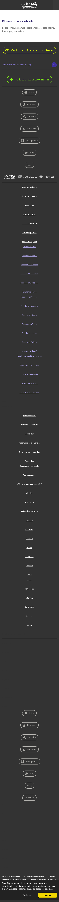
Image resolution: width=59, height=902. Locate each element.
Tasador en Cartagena (29, 365)
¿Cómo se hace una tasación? (29, 484)
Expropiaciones (29, 475)
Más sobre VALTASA (29, 511)
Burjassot (6, 867)
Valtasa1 (5, 858)
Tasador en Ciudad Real (29, 392)
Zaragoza (29, 556)
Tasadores (29, 205)
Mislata (5, 831)
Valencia (29, 520)
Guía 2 (4, 401)
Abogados (29, 461)
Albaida (5, 706)
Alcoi (4, 661)
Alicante (29, 538)
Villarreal (29, 598)
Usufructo (29, 502)
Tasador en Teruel (29, 292)
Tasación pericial (29, 232)
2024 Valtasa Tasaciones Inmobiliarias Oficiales (24, 876)
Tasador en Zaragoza (29, 282)
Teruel (29, 574)
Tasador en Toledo (29, 342)
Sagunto (5, 679)
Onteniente (7, 697)
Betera (5, 822)
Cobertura (6, 643)
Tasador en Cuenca (29, 297)
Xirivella (5, 688)
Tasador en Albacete (29, 306)
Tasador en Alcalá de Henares (29, 356)
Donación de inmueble (29, 466)
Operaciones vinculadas (29, 452)
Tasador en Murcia (29, 333)
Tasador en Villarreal (29, 383)
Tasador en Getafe (29, 315)
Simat (4, 670)
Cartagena (29, 607)
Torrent (5, 804)
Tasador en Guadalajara (29, 374)
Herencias (29, 433)
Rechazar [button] (27, 895)
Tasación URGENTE (29, 223)
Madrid (29, 547)
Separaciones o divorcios (29, 443)
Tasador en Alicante (29, 264)
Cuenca (29, 616)
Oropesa (6, 652)
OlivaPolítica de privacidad (13, 634)
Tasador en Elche (29, 324)
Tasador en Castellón (29, 273)
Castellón (29, 529)
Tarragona (29, 588)
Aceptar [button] (47, 895)
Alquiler (29, 493)
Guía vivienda (7, 406)
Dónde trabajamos (29, 241)
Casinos (5, 849)
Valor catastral (29, 415)
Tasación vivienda (29, 187)
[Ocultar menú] (56, 5)
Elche (29, 579)
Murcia (29, 625)
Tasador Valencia (29, 255)
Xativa (4, 840)
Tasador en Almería (29, 351)
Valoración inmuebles (29, 196)
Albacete (29, 565)
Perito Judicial (29, 214)
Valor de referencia (29, 424)
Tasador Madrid (29, 246)
